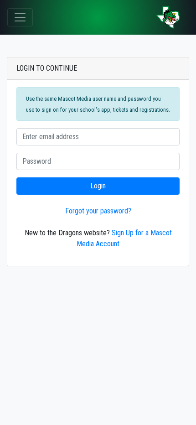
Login (98, 185)
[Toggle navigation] (20, 17)
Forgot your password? (98, 211)
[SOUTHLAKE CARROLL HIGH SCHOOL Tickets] (168, 17)
